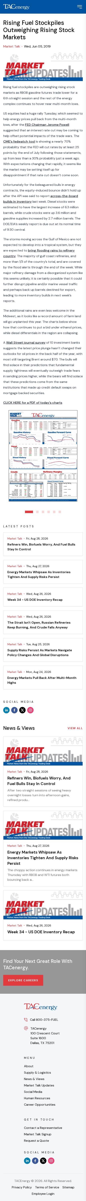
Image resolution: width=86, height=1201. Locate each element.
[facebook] (14, 710)
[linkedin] (6, 710)
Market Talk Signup (37, 1134)
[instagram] (30, 710)
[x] (22, 710)
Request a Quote (36, 1141)
